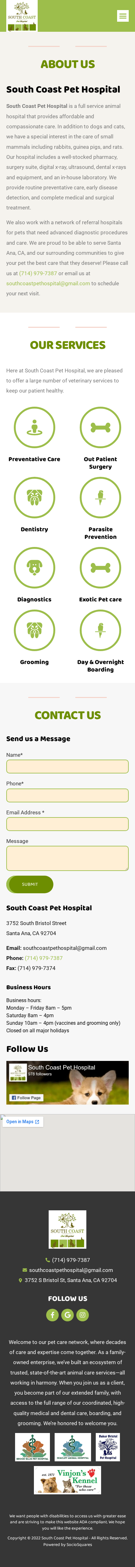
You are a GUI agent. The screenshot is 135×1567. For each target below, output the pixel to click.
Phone (15, 783)
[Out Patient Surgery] (100, 427)
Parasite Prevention (100, 533)
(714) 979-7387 (38, 273)
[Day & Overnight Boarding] (100, 630)
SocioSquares (79, 1544)
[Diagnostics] (34, 567)
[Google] (67, 1315)
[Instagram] (82, 1315)
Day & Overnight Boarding (100, 666)
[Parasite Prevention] (100, 497)
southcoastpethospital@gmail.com (48, 283)
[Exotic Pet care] (100, 567)
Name (14, 755)
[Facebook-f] (52, 1315)
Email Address (25, 812)
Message (17, 841)
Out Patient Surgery (100, 463)
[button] (123, 16)
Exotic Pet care (100, 599)
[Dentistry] (34, 497)
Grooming (34, 662)
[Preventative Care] (34, 427)
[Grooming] (34, 630)
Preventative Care (34, 459)
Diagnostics (34, 599)
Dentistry (34, 529)
